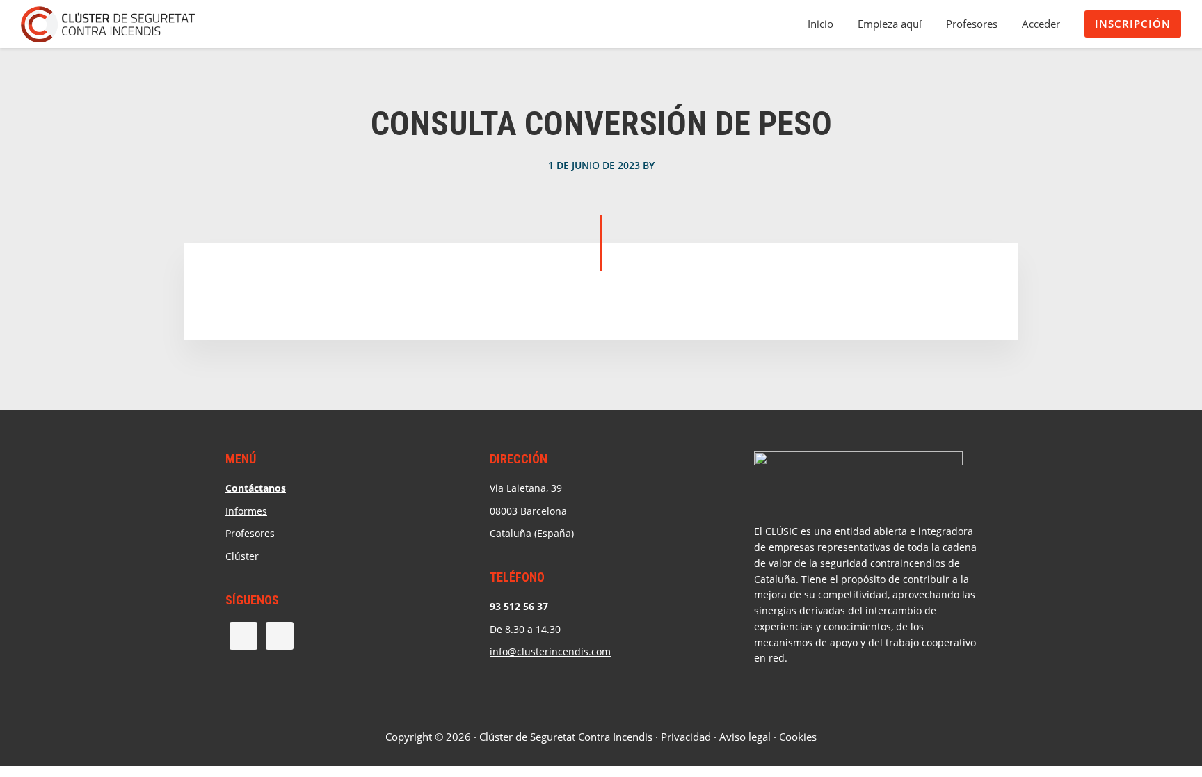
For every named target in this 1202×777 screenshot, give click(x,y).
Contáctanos (255, 488)
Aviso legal (745, 737)
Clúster (242, 556)
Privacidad (686, 737)
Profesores (250, 533)
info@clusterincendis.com (550, 651)
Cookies (798, 737)
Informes (246, 511)
